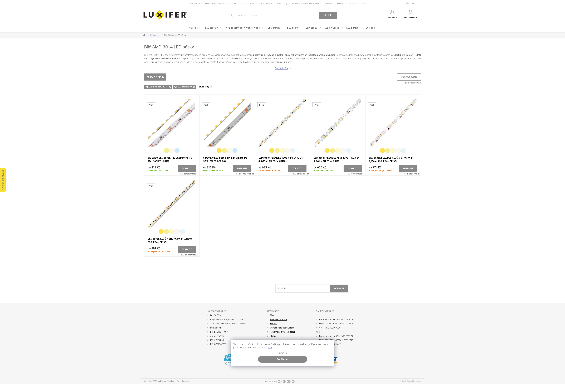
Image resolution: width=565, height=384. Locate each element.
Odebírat (339, 288)
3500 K (282, 150)
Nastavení (282, 353)
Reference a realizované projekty (305, 3)
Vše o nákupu (194, 3)
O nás (362, 3)
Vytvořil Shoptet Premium (410, 381)
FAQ (272, 315)
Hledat (328, 15)
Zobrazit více (281, 68)
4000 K (171, 150)
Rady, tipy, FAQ (265, 3)
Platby (273, 336)
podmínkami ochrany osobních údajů (321, 295)
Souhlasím (282, 359)
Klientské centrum (278, 319)
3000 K (166, 150)
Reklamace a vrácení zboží (216, 3)
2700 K (219, 150)
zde (270, 347)
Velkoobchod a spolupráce (243, 3)
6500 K (177, 150)
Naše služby (282, 3)
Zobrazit (187, 168)
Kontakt (340, 3)
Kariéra (352, 3)
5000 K (292, 150)
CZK (412, 3)
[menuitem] (195, 27)
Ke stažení (328, 3)
